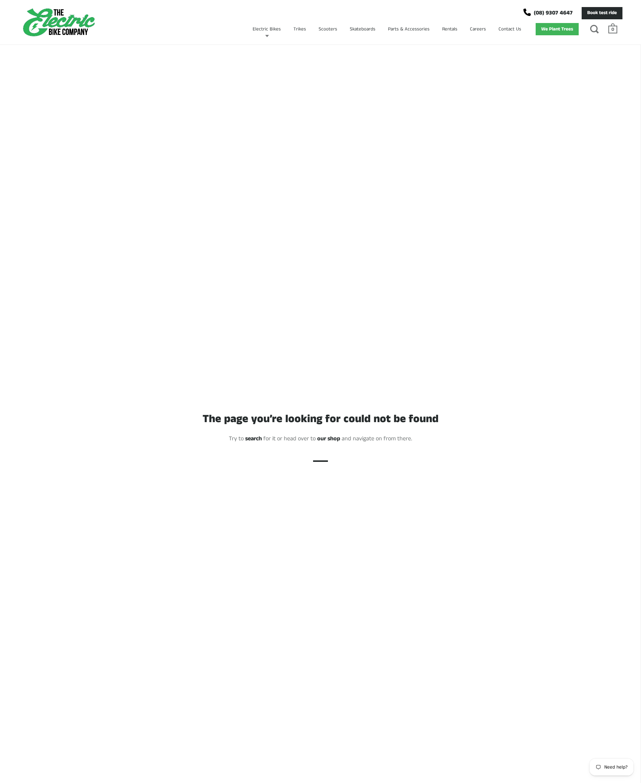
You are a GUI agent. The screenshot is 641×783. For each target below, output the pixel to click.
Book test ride (602, 12)
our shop (328, 438)
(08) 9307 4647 (553, 13)
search (253, 438)
